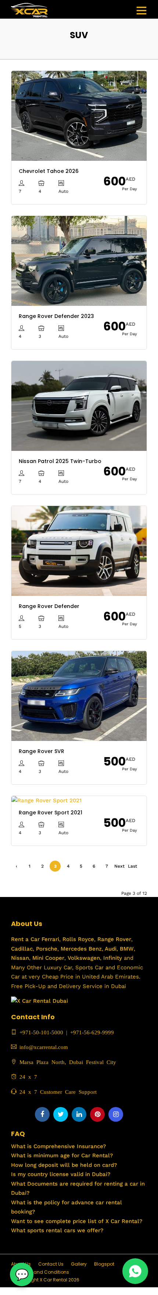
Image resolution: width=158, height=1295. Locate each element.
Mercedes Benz (80, 948)
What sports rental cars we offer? (57, 1230)
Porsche (45, 948)
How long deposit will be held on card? (64, 1165)
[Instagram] (115, 1114)
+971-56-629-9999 (92, 1032)
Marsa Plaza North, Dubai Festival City (66, 1061)
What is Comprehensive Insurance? (58, 1146)
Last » (132, 868)
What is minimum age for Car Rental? (62, 1155)
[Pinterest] (97, 1114)
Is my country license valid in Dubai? (60, 1174)
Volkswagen (84, 958)
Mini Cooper (48, 958)
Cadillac (22, 948)
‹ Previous (16, 868)
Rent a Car (25, 939)
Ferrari (49, 939)
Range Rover (113, 939)
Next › (119, 868)
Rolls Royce (78, 939)
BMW (126, 948)
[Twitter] (60, 1114)
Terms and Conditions (43, 1272)
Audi (109, 948)
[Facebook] (42, 1114)
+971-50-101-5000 (40, 1032)
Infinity (112, 958)
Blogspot (104, 1264)
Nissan (20, 958)
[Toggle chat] (21, 1274)
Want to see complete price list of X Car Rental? (76, 1221)
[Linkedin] (79, 1114)
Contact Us (51, 1264)
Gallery (79, 1264)
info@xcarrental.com (43, 1046)
